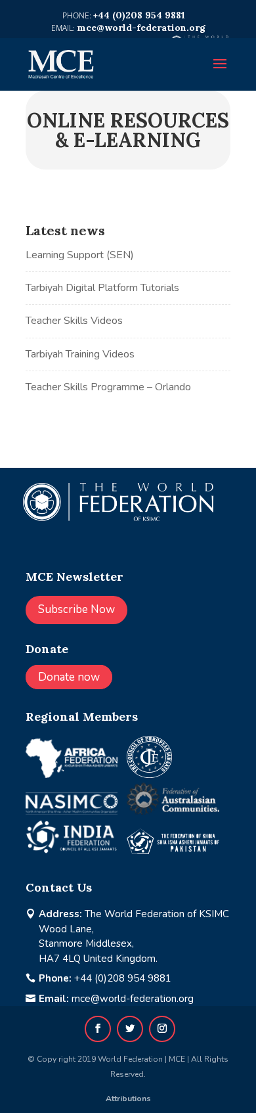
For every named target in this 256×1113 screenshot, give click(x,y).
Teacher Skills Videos (74, 320)
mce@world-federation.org (133, 998)
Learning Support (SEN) (80, 255)
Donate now (69, 677)
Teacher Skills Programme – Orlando (108, 387)
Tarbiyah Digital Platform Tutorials (102, 288)
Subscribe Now (76, 609)
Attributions (128, 1098)
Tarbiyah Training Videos (80, 354)
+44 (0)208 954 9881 (122, 978)
